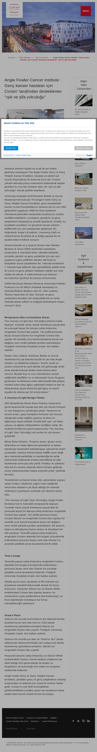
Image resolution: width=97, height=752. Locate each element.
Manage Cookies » (83, 148)
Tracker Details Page (23, 155)
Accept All (11, 148)
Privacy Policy (9, 155)
